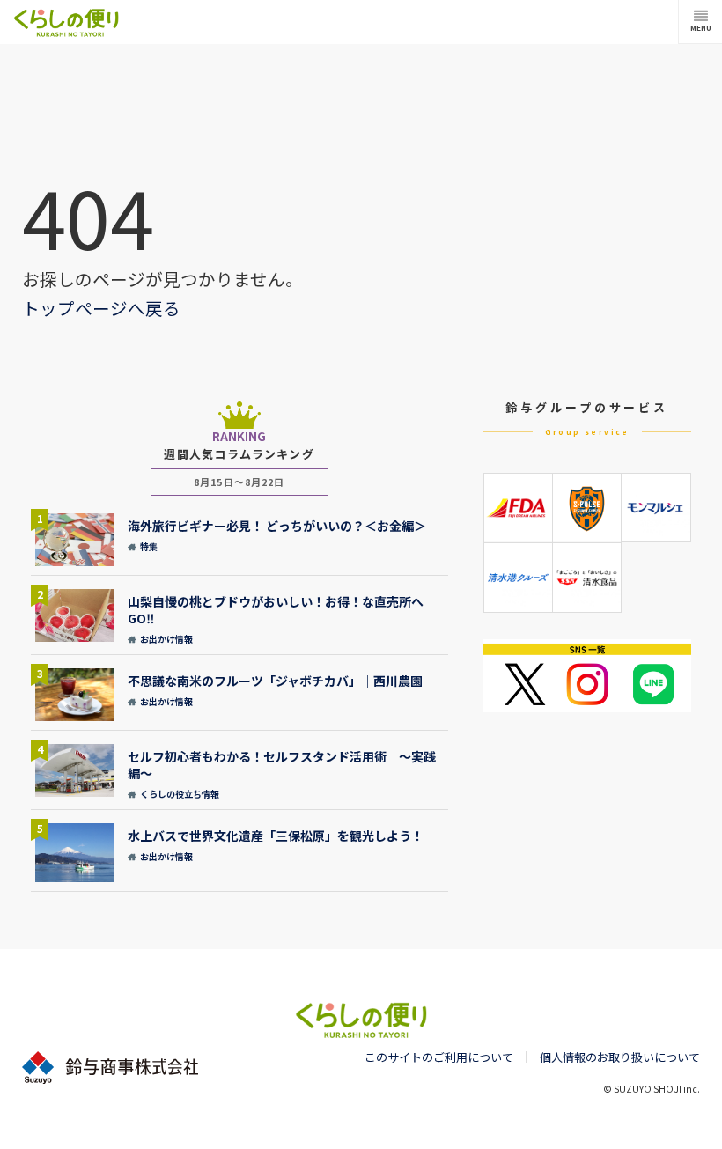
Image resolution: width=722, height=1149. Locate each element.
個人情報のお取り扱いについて (620, 1057)
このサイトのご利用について (439, 1057)
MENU (700, 28)
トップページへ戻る (101, 307)
